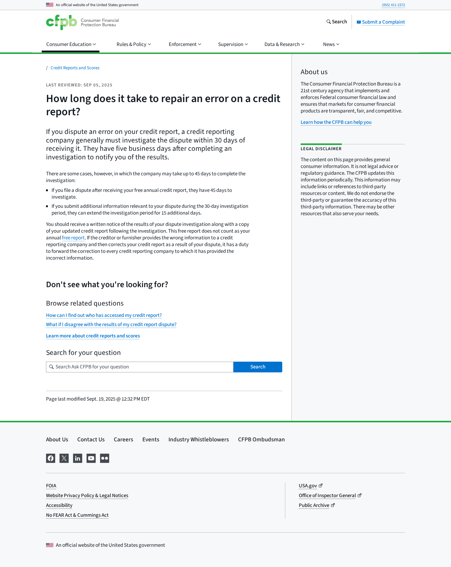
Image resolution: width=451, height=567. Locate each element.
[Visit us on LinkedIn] (77, 458)
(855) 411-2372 (393, 5)
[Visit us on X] (64, 458)
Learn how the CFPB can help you (336, 122)
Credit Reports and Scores (75, 68)
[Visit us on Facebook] (50, 458)
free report (73, 238)
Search (257, 367)
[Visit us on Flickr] (104, 458)
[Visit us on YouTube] (91, 458)
